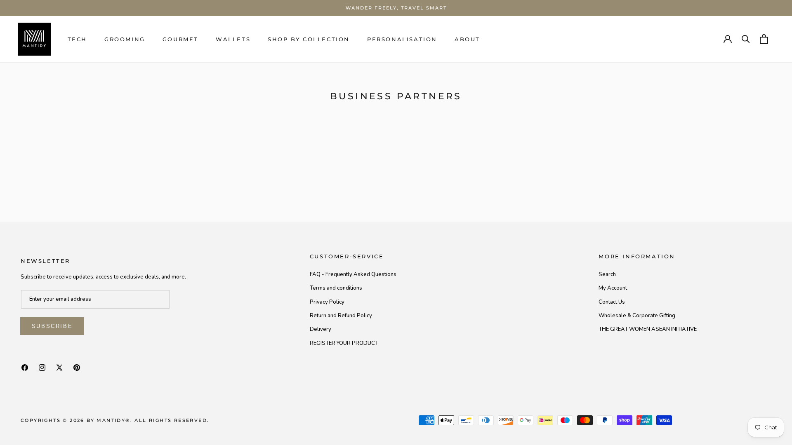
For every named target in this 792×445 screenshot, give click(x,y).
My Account (613, 288)
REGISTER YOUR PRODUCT (344, 343)
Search (607, 274)
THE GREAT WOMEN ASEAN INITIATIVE (648, 329)
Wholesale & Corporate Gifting (637, 315)
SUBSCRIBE (52, 326)
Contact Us (612, 302)
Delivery (320, 329)
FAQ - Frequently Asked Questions (353, 274)
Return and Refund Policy (341, 315)
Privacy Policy (327, 302)
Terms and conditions (336, 288)
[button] (77, 39)
